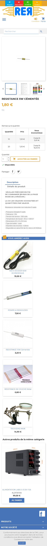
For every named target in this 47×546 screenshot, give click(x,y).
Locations (28, 4)
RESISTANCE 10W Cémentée (18, 350)
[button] (3, 473)
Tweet (18, 171)
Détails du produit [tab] (16, 186)
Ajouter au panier (25, 159)
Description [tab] (12, 182)
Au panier (17, 500)
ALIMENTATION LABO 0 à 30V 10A (16, 490)
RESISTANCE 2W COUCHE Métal (17, 389)
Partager (12, 171)
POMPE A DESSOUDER (18, 310)
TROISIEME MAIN (17, 429)
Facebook (42, 517)
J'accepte (22, 543)
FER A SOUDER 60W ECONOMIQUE (17, 272)
